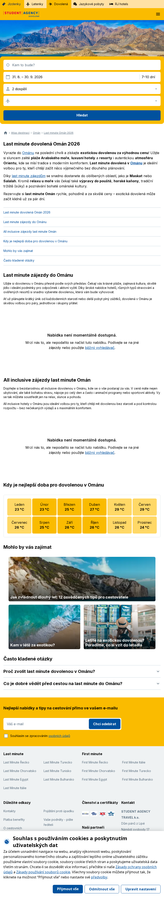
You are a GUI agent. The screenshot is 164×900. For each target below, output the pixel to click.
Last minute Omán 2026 (58, 133)
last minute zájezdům (28, 176)
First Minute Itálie (133, 762)
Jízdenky (14, 4)
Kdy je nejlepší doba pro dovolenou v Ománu (35, 241)
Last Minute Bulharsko (59, 779)
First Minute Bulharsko (137, 779)
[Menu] (158, 14)
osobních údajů (59, 736)
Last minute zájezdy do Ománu (25, 222)
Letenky (37, 4)
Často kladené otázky (18, 260)
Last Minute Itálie (14, 788)
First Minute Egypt (94, 779)
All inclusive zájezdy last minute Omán (29, 231)
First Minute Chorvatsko (98, 771)
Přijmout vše (68, 889)
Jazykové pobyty (91, 4)
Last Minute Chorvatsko (19, 771)
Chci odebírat (104, 724)
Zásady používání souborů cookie (43, 872)
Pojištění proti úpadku (59, 811)
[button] (82, 671)
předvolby (99, 877)
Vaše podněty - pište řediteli (58, 822)
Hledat (82, 115)
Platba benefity (14, 819)
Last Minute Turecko (58, 762)
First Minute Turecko (136, 771)
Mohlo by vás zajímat (18, 251)
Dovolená (61, 4)
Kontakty (9, 811)
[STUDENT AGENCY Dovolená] (19, 14)
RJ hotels (121, 4)
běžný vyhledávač (99, 348)
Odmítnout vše (102, 889)
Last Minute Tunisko (57, 771)
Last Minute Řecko (16, 762)
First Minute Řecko (95, 762)
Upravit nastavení (140, 889)
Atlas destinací (20, 133)
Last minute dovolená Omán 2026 (26, 212)
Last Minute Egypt (15, 779)
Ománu (28, 153)
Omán (36, 133)
